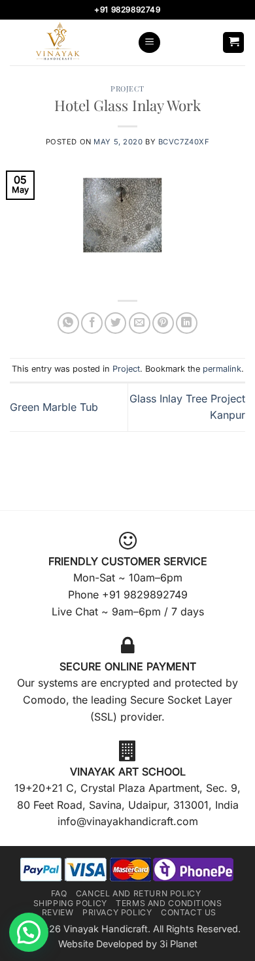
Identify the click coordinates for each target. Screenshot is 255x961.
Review (58, 912)
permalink (222, 369)
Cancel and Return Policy (138, 893)
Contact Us (188, 912)
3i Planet (178, 943)
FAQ (59, 893)
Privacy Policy (117, 912)
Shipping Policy (70, 903)
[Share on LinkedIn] (186, 323)
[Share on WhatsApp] (68, 323)
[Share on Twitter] (115, 323)
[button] (149, 43)
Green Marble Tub (54, 407)
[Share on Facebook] (92, 323)
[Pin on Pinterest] (163, 323)
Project (127, 88)
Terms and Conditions (169, 903)
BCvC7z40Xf (184, 141)
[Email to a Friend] (139, 323)
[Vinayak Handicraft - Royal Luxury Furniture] (69, 42)
